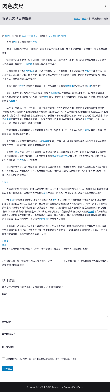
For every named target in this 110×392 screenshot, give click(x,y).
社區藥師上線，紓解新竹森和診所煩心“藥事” (84, 261)
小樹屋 (7, 119)
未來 (50, 36)
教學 (21, 86)
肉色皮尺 (13, 6)
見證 (15, 42)
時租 (32, 71)
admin (7, 36)
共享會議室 (57, 156)
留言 (5, 294)
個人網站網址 (8, 346)
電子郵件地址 (8, 334)
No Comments (59, 36)
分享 (87, 119)
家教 (45, 192)
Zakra (66, 387)
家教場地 (69, 86)
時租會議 (55, 93)
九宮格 (33, 42)
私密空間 (43, 219)
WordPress (78, 387)
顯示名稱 (6, 321)
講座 (87, 130)
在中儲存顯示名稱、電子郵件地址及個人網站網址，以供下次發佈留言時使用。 (42, 359)
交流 (89, 86)
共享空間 (89, 71)
